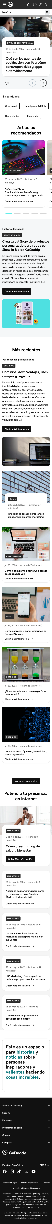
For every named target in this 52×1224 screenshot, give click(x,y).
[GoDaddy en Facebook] (4, 1172)
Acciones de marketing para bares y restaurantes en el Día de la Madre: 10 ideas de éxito (25, 894)
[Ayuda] (35, 4)
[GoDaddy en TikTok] (19, 1172)
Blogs (9, 617)
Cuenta (6, 1135)
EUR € (43, 1165)
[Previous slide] (32, 83)
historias (26, 1052)
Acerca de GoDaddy (12, 1105)
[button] (8, 213)
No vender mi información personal (26, 1188)
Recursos (7, 1120)
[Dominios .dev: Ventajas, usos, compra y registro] (26, 451)
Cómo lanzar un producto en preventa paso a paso (22, 1017)
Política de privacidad (29, 1182)
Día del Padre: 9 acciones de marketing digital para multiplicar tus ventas (24, 936)
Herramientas (12, 116)
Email (13, 499)
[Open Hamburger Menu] (3, 4)
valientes (16, 1072)
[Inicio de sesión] (41, 4)
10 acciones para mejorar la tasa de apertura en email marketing (26, 515)
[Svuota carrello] (47, 5)
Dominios (9, 366)
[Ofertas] (28, 4)
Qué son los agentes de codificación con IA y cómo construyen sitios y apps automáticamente (26, 65)
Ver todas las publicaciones (18, 359)
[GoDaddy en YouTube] (33, 1172)
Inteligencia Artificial (20, 43)
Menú (5, 12)
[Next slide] (43, 83)
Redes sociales (14, 171)
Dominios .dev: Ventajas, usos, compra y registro (25, 374)
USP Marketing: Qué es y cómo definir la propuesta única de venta (25, 978)
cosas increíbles (22, 1077)
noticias (14, 1057)
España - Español (11, 1165)
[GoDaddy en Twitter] (26, 1172)
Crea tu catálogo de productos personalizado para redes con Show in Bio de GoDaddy (25, 245)
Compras (7, 1142)
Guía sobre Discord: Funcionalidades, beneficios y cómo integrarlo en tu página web (23, 192)
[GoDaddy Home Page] (14, 1152)
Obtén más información (17, 201)
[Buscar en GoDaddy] (47, 12)
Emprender (33, 116)
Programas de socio (12, 1127)
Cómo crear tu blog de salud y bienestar (23, 848)
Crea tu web (11, 106)
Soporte (6, 1113)
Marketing (13, 831)
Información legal (9, 1182)
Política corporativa (29, 1218)
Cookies (46, 1182)
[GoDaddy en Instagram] (12, 1172)
